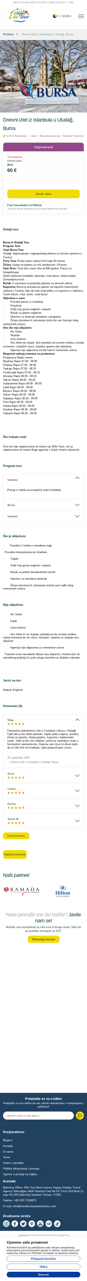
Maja (10, 720)
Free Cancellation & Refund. (24, 205)
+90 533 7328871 (25, 1200)
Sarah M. (13, 819)
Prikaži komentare (16, 836)
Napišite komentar (14, 854)
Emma (11, 803)
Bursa (11, 505)
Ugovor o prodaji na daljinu (20, 1174)
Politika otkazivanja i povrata (21, 1168)
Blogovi (7, 1140)
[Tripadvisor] (49, 1223)
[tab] (43, 477)
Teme (6, 1157)
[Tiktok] (57, 1223)
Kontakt (8, 1146)
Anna (10, 773)
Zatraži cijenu (43, 193)
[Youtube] (40, 1223)
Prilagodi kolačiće (43, 1258)
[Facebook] (15, 1223)
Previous (9, 76)
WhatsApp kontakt (43, 939)
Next (78, 76)
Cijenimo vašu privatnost (27, 1242)
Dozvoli (43, 1274)
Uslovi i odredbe (13, 1162)
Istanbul (12, 479)
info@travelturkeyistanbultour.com (34, 1206)
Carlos (11, 788)
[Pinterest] (32, 1223)
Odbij (43, 1266)
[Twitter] (23, 1223)
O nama (8, 1151)
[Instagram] (6, 1223)
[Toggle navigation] (81, 16)
